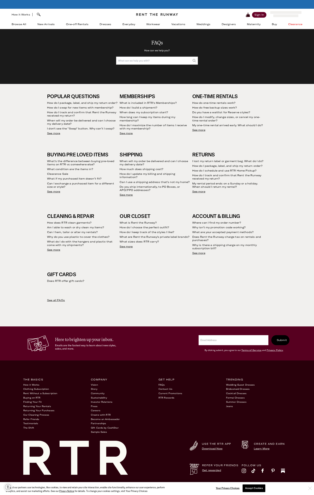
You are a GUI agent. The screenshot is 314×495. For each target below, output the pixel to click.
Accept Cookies (254, 488)
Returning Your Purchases (38, 410)
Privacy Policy (275, 350)
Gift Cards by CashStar (105, 427)
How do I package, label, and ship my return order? (82, 102)
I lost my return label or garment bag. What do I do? (227, 161)
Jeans (229, 406)
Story (94, 389)
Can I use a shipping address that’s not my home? (155, 182)
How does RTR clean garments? (69, 222)
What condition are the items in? (70, 169)
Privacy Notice (66, 491)
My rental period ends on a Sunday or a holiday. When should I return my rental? (225, 185)
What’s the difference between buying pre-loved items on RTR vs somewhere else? (80, 162)
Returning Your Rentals (37, 406)
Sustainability (99, 397)
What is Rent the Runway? (138, 222)
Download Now (212, 448)
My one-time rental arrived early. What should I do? (227, 125)
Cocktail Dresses (236, 393)
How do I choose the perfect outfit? (144, 227)
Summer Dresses (236, 402)
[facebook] (266, 472)
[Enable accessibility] (8, 487)
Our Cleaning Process (36, 414)
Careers (95, 410)
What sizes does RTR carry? (139, 241)
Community (97, 393)
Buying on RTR (32, 397)
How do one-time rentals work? (214, 102)
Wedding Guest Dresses (240, 384)
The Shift (28, 427)
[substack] (286, 472)
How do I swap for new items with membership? (80, 107)
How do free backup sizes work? (214, 107)
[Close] (310, 488)
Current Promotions (170, 393)
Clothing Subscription (36, 389)
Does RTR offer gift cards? (65, 281)
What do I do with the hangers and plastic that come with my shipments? (79, 243)
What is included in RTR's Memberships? (148, 102)
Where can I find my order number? (216, 222)
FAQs (161, 384)
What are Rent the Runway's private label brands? (154, 236)
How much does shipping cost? (141, 169)
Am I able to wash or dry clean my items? (75, 227)
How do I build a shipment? (138, 107)
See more (53, 133)
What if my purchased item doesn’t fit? (74, 178)
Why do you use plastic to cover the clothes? (78, 236)
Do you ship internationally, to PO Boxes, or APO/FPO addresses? (150, 188)
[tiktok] (256, 472)
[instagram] (246, 472)
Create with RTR (101, 414)
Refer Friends (31, 419)
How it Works (21, 14)
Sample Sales (99, 432)
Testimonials (30, 423)
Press (94, 406)
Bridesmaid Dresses (237, 389)
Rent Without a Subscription (40, 393)
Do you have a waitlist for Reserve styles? (221, 112)
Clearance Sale (57, 173)
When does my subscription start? (144, 112)
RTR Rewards (166, 397)
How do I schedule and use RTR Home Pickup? (224, 170)
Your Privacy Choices (228, 488)
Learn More (261, 448)
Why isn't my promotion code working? (219, 227)
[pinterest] (276, 472)
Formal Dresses (235, 397)
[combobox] (83, 14)
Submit (282, 340)
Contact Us (165, 389)
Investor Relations (101, 402)
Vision (94, 384)
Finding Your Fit (32, 402)
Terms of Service (251, 350)
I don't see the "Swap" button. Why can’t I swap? (80, 128)
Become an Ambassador (105, 419)
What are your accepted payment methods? (222, 232)
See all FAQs (56, 300)
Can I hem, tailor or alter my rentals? (72, 232)
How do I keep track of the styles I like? (147, 232)
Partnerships (98, 423)
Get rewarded (211, 470)
